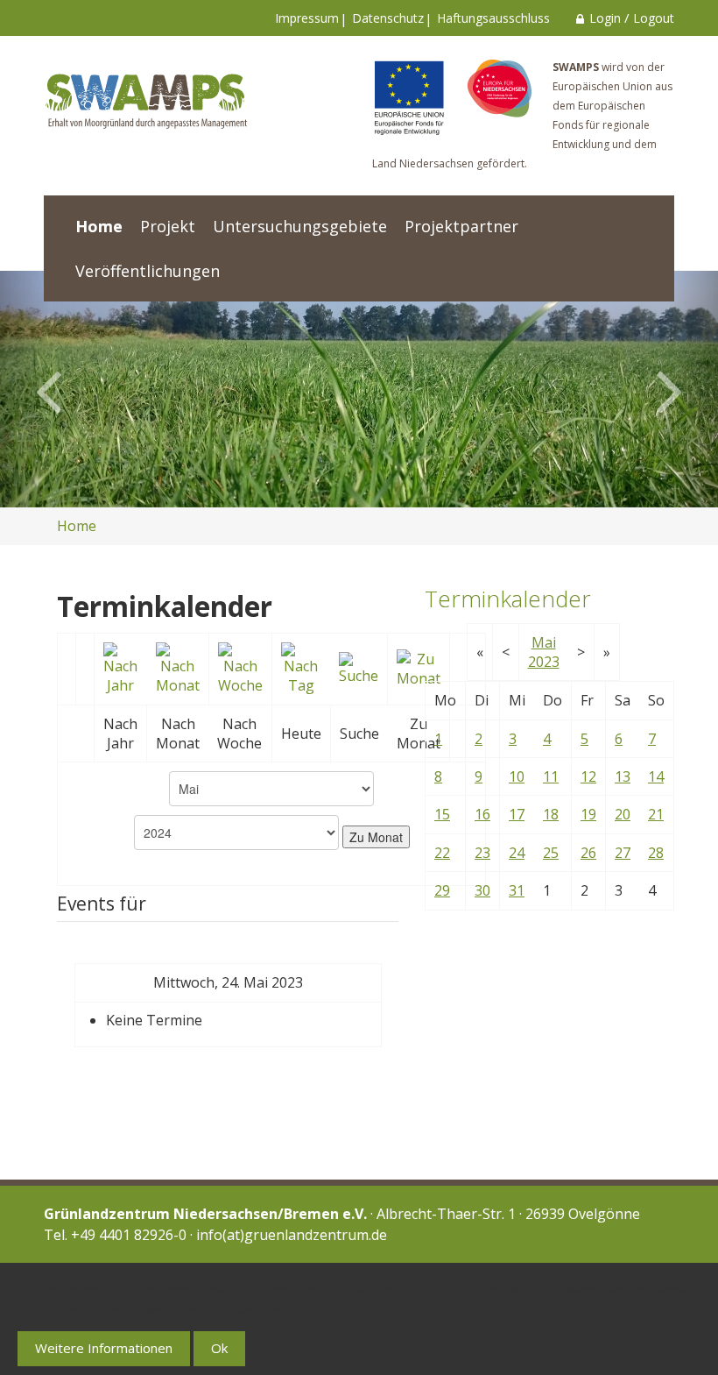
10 (516, 776)
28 (656, 852)
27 (622, 852)
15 (442, 814)
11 (551, 776)
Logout (653, 18)
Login (605, 18)
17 (516, 814)
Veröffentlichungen (147, 270)
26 (588, 852)
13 (622, 776)
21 (656, 814)
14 (656, 776)
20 (622, 814)
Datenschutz (388, 18)
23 (482, 852)
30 (482, 890)
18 (551, 814)
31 (516, 890)
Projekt (167, 226)
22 (442, 852)
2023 (544, 661)
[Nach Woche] (240, 667)
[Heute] (301, 667)
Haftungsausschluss (493, 18)
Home (99, 226)
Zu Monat (376, 837)
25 (551, 852)
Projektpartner (461, 226)
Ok (219, 1348)
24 (516, 852)
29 (442, 890)
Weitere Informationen (103, 1348)
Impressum (307, 18)
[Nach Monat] (178, 667)
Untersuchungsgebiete (300, 226)
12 (588, 776)
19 (588, 814)
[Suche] (358, 667)
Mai (543, 642)
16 (482, 814)
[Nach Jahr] (120, 667)
